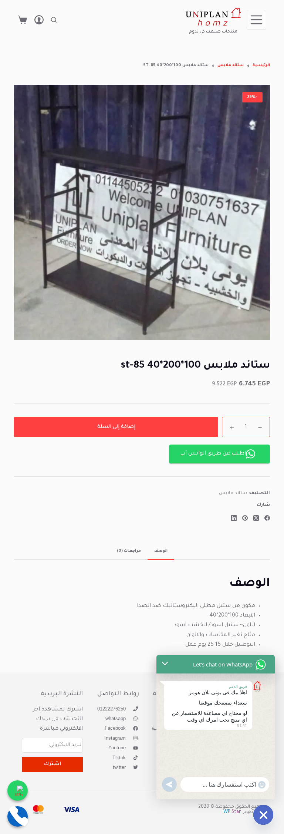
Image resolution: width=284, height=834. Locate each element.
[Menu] (256, 20)
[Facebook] (267, 518)
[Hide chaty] (263, 815)
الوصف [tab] (161, 551)
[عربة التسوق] (22, 19)
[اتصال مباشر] (17, 816)
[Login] (39, 19)
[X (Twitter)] (256, 518)
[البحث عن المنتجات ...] (54, 20)
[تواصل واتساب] (17, 790)
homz (213, 24)
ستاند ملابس (233, 493)
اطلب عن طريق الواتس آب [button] (213, 454)
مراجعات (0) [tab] (129, 551)
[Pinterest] (245, 518)
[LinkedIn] (234, 518)
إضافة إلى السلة (116, 427)
